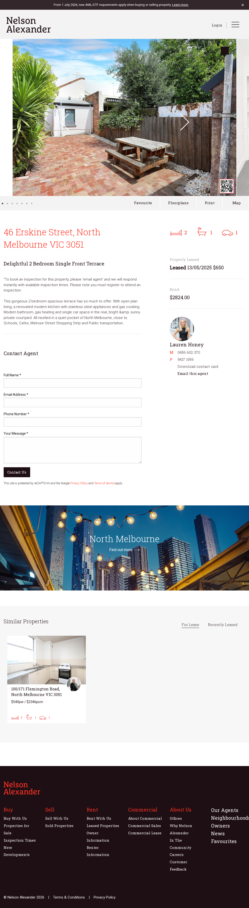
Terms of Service (104, 483)
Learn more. (180, 5)
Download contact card (198, 366)
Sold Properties (59, 825)
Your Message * (16, 433)
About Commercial (145, 818)
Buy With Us (15, 818)
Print (209, 202)
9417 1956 (186, 359)
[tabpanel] (124, 117)
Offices (176, 818)
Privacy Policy (79, 483)
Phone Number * (16, 414)
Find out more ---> (124, 549)
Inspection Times (20, 840)
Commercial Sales (144, 825)
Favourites (224, 841)
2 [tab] (7, 203)
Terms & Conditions (69, 897)
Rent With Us (99, 818)
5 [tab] (21, 203)
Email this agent (193, 373)
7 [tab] (31, 203)
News (218, 833)
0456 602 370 (189, 352)
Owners (220, 825)
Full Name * (12, 375)
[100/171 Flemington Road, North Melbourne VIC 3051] (46, 679)
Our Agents (224, 810)
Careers (177, 854)
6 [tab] (26, 203)
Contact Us (16, 472)
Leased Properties (103, 825)
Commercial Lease (144, 832)
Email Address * (16, 395)
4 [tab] (17, 203)
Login (217, 25)
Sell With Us (56, 818)
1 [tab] (2, 203)
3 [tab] (12, 203)
